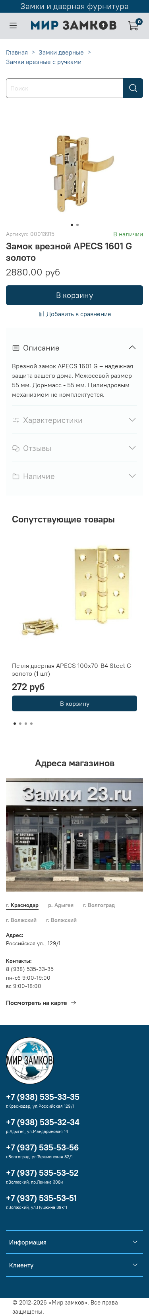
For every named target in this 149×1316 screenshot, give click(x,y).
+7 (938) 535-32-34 (42, 1122)
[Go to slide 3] (26, 723)
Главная (17, 52)
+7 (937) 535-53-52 (42, 1172)
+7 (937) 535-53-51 (41, 1198)
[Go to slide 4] (31, 723)
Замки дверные (61, 52)
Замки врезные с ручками (43, 62)
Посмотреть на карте (36, 1003)
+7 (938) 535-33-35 (42, 1097)
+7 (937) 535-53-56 (42, 1147)
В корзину (74, 703)
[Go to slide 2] (77, 225)
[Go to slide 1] (72, 225)
